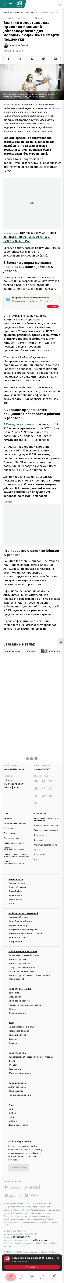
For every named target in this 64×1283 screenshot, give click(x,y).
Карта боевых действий (20, 921)
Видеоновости (15, 895)
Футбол (12, 1113)
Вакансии (38, 840)
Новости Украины (17, 887)
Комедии (12, 1039)
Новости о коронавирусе (26, 13)
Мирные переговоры (18, 925)
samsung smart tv (33, 1195)
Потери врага (15, 941)
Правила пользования (14, 843)
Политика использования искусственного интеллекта (16, 856)
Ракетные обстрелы (18, 917)
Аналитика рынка (17, 1087)
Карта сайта (39, 855)
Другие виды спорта (18, 1125)
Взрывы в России (16, 937)
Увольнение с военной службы (23, 955)
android (12, 1187)
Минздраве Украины (20, 424)
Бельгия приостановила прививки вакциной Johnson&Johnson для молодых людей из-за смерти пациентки (50, 13)
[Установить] (32, 1263)
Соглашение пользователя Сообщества (46, 819)
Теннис (11, 1117)
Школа (11, 1061)
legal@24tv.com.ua (38, 1240)
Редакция (8, 818)
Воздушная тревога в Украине (23, 929)
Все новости (15, 879)
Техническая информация (46, 830)
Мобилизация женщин (19, 963)
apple (33, 1187)
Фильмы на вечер (17, 1035)
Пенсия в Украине (17, 1013)
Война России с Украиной (23, 913)
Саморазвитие (15, 1069)
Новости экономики (19, 989)
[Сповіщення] (60, 4)
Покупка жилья (15, 1091)
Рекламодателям (11, 838)
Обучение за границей (19, 1073)
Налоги (12, 1009)
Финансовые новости (19, 1001)
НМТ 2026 (13, 1065)
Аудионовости (15, 899)
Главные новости (17, 883)
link (36, 781)
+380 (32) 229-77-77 (21, 1237)
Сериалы (12, 1043)
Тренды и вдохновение (19, 1095)
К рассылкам (19, 1168)
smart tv (12, 1195)
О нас (6, 814)
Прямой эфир (15, 891)
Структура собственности (45, 845)
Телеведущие (10, 833)
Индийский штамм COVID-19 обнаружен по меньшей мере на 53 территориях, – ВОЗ (30, 236)
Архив (37, 850)
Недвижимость (17, 1083)
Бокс (10, 1109)
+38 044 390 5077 (42, 769)
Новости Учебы (17, 1053)
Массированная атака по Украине (25, 933)
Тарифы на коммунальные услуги (25, 1005)
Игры (36, 860)
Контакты (38, 835)
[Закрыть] (58, 1258)
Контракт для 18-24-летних (21, 967)
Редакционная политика (15, 823)
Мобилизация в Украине (22, 951)
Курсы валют (14, 997)
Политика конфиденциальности (14, 849)
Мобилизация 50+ (17, 959)
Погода (11, 903)
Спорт (11, 1105)
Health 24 (7, 13)
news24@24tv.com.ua (14, 769)
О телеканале (10, 828)
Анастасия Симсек (19, 45)
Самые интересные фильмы (22, 1027)
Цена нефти (14, 993)
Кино (11, 1023)
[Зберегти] (55, 59)
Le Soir (19, 51)
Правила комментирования (46, 825)
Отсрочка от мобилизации (21, 971)
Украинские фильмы (18, 1031)
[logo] (19, 4)
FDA (26, 595)
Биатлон (12, 1121)
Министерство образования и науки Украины (30, 1057)
